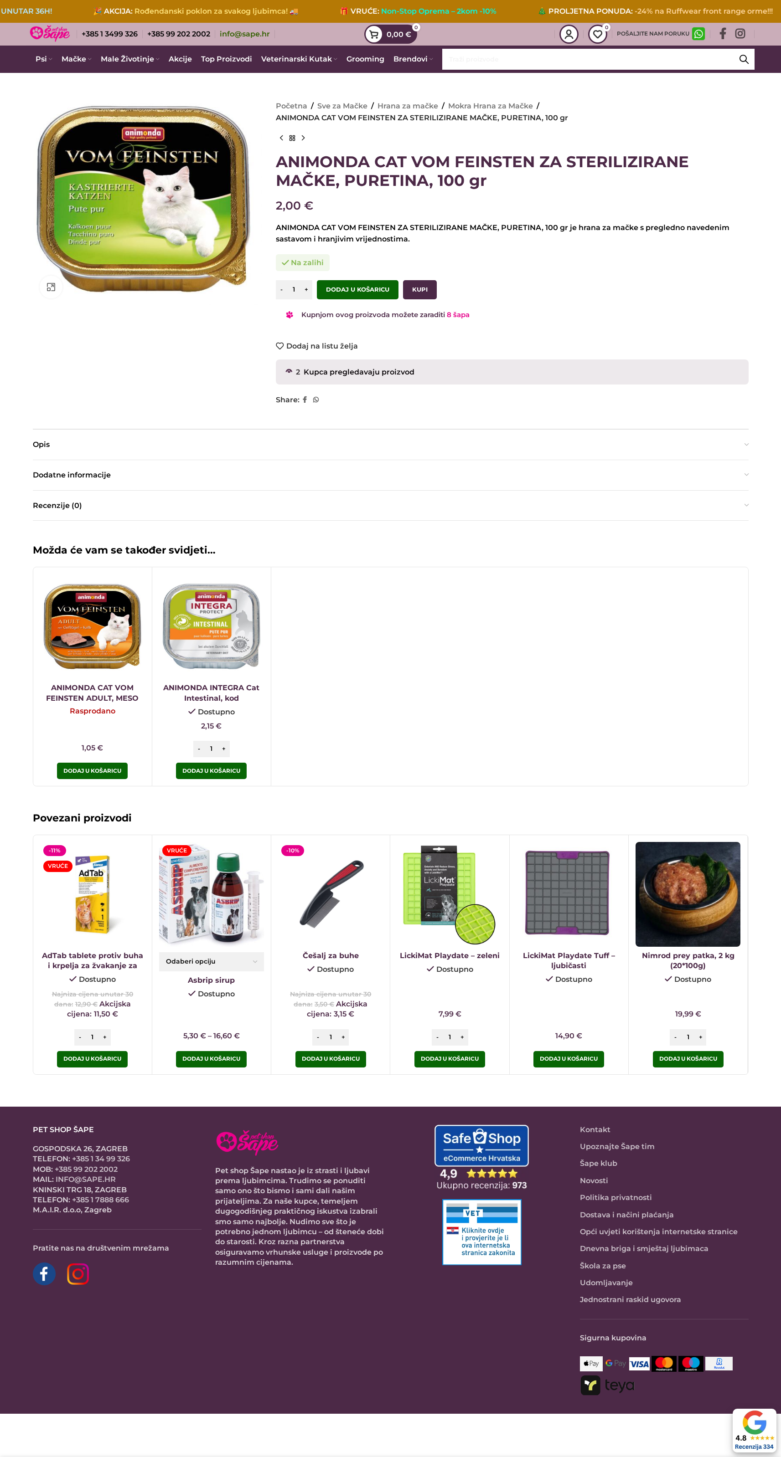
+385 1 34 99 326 (101, 1158)
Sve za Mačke (342, 106)
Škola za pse (603, 1266)
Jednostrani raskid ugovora (630, 1299)
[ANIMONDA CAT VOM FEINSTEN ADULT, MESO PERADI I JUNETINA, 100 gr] (92, 626)
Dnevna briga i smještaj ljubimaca (644, 1248)
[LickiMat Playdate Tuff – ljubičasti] (569, 894)
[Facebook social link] (723, 34)
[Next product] (303, 138)
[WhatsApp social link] (315, 400)
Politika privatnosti (616, 1197)
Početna (291, 106)
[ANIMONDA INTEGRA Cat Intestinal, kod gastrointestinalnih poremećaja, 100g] (211, 626)
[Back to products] (292, 138)
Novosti (594, 1180)
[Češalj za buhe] (330, 894)
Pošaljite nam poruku (653, 33)
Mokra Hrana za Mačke (490, 106)
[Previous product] (281, 138)
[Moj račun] (569, 34)
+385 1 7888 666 (100, 1199)
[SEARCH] (744, 59)
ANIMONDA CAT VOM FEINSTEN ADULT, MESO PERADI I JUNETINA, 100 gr (92, 698)
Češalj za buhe (331, 955)
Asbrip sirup (211, 980)
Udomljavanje (606, 1282)
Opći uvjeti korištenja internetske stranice (659, 1231)
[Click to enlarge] (51, 287)
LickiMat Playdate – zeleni (450, 955)
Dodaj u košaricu (357, 289)
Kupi (420, 289)
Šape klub (598, 1163)
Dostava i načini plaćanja (627, 1215)
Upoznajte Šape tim (617, 1146)
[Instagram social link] (740, 34)
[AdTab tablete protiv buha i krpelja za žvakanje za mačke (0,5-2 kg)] (92, 894)
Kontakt (595, 1129)
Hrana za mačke (408, 106)
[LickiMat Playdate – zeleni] (449, 894)
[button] (211, 771)
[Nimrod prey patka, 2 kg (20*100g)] (688, 894)
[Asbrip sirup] (211, 894)
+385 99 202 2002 (86, 1169)
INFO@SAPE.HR (86, 1179)
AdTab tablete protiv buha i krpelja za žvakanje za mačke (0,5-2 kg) (92, 965)
